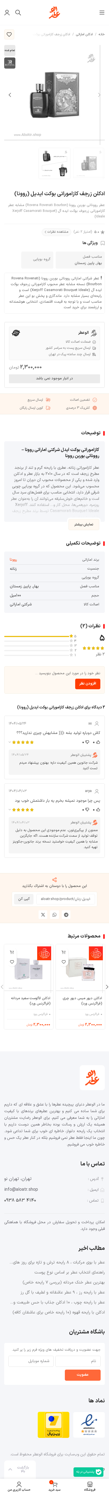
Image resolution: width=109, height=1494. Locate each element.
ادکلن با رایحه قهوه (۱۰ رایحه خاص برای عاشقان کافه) (59, 1312)
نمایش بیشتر (83, 524)
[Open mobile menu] (102, 12)
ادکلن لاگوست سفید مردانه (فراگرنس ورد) (30, 1001)
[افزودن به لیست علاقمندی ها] (9, 34)
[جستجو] (18, 12)
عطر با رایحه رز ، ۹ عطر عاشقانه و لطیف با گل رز (62, 1292)
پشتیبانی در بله (85, 1472)
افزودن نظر (87, 683)
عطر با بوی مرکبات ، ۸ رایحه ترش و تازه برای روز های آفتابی (59, 1262)
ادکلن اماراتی (84, 34)
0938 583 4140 (20, 1200)
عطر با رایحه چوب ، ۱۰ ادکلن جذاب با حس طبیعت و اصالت (59, 1302)
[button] (66, 914)
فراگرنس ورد (92, 1014)
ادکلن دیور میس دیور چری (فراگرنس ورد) (82, 1001)
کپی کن (24, 899)
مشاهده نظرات (58, 231)
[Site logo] (54, 12)
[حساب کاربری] (7, 12)
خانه (102, 34)
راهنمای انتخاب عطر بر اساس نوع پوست (69, 1272)
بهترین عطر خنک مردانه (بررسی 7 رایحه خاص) (64, 1282)
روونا (13, 560)
